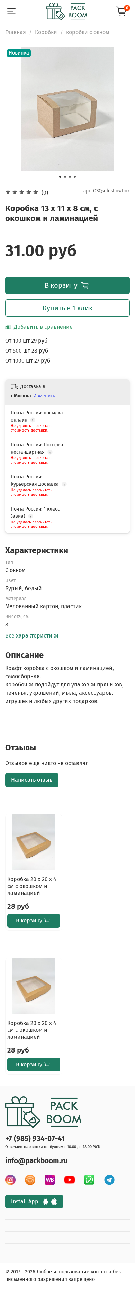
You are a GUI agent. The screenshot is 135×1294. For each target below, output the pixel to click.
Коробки (46, 32)
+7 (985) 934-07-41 (35, 1139)
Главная (15, 32)
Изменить (44, 396)
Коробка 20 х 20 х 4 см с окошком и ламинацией (31, 886)
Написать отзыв (32, 780)
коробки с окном (87, 32)
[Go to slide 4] (75, 177)
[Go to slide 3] (70, 177)
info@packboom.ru (36, 1161)
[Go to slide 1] (60, 177)
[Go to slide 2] (65, 177)
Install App (27, 1201)
